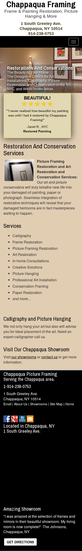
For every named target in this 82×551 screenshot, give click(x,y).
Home (69, 404)
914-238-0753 (41, 33)
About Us (20, 404)
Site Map (56, 404)
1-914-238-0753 (17, 386)
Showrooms (38, 404)
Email (7, 404)
